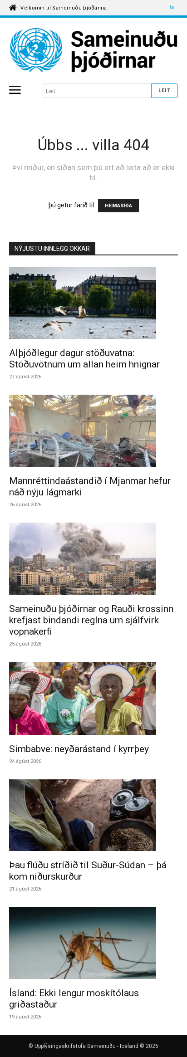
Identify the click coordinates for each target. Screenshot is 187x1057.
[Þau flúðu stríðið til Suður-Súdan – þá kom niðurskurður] (93, 816)
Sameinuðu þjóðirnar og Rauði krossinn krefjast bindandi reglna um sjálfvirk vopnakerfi (91, 620)
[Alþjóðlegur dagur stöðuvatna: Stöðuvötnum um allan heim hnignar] (93, 304)
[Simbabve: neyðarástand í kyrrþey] (93, 700)
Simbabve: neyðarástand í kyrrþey (79, 749)
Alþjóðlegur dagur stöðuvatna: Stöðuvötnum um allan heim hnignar (84, 358)
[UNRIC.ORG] (93, 50)
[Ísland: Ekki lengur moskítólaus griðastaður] (93, 944)
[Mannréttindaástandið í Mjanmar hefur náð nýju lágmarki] (93, 432)
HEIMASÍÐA (118, 206)
